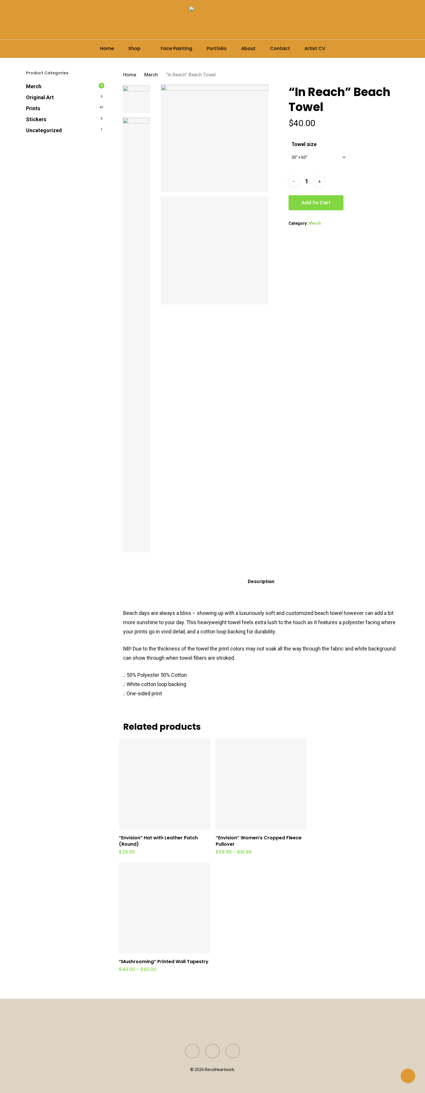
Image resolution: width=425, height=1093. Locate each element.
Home (129, 75)
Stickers (36, 119)
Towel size (304, 144)
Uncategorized (44, 130)
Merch (33, 86)
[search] (366, 20)
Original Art (40, 97)
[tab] (261, 581)
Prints (33, 108)
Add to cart (316, 202)
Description (261, 581)
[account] (381, 20)
